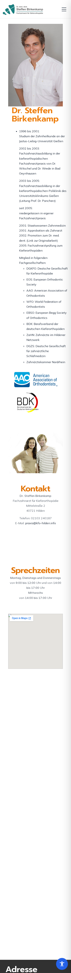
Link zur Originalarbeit (42, 240)
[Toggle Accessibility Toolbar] (62, 964)
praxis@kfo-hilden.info (40, 523)
